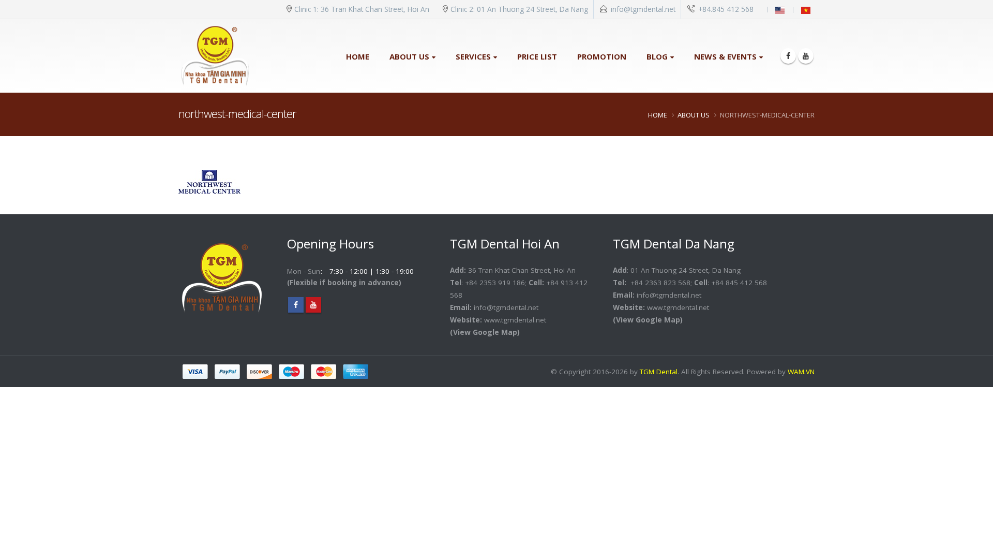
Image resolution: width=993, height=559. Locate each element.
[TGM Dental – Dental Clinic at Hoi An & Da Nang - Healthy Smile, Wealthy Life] (215, 56)
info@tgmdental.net (643, 9)
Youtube (313, 305)
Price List (537, 56)
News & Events (725, 56)
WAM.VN (801, 371)
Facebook (296, 305)
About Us (409, 56)
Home (357, 56)
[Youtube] (806, 56)
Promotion (601, 56)
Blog (657, 56)
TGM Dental (659, 371)
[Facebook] (788, 56)
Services (473, 56)
